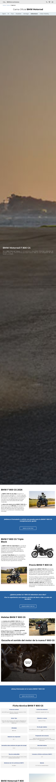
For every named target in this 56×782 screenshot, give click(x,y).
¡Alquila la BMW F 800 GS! (28, 606)
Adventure (34, 14)
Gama (8, 5)
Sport (4, 14)
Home (4, 5)
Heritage (26, 14)
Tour (12, 14)
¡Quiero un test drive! (28, 528)
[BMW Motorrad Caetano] (4, 2)
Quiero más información (28, 696)
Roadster (18, 14)
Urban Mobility (44, 14)
